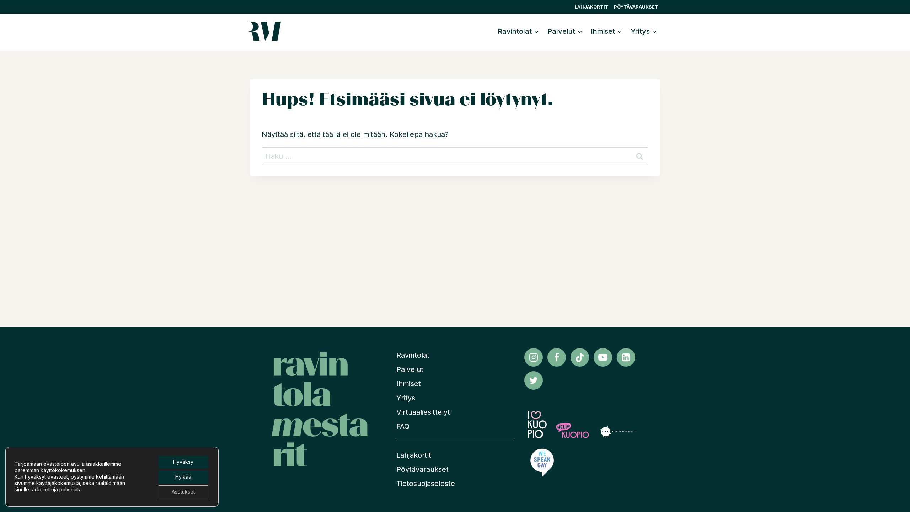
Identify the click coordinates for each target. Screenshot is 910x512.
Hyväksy (183, 462)
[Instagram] (533, 357)
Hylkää (183, 477)
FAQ (403, 426)
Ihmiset (408, 383)
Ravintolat (412, 355)
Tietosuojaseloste (425, 483)
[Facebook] (556, 357)
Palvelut (409, 369)
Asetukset (183, 492)
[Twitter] (533, 380)
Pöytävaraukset (636, 7)
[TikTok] (580, 357)
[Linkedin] (626, 357)
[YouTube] (603, 357)
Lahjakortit (592, 7)
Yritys (405, 398)
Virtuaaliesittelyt (423, 412)
